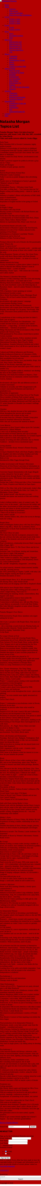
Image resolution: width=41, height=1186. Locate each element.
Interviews (8, 40)
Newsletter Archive (16, 36)
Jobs (10, 110)
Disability (12, 75)
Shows (11, 62)
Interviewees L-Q (15, 46)
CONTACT (4, 1170)
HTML (9, 1151)
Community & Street (16, 73)
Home (7, 5)
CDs (10, 52)
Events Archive (14, 29)
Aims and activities (16, 13)
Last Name (4, 1143)
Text (8, 1154)
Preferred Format (6, 1147)
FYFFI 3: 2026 (14, 23)
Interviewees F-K (15, 44)
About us (12, 9)
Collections (13, 93)
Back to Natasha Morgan (9, 1123)
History (7, 54)
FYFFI (7, 17)
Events (7, 25)
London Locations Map (17, 66)
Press (11, 38)
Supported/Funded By (17, 112)
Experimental (14, 77)
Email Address (5, 1138)
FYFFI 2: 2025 (14, 21)
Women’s (12, 89)
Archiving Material (16, 99)
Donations (13, 105)
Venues (11, 64)
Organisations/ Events (17, 60)
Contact (7, 114)
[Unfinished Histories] (8, 1)
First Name (4, 1141)
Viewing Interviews (16, 50)
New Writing (13, 81)
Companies (13, 56)
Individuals (13, 58)
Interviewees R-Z (15, 48)
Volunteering (13, 107)
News (7, 32)
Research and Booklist (17, 97)
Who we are (13, 11)
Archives (8, 91)
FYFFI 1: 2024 (14, 19)
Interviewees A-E (15, 42)
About (7, 7)
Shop (6, 116)
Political (12, 85)
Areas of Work (10, 68)
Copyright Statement (7, 1166)
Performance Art (15, 83)
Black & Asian (14, 71)
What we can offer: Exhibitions (20, 15)
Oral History (13, 95)
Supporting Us (10, 101)
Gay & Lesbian (14, 79)
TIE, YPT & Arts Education (19, 87)
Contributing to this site (17, 103)
